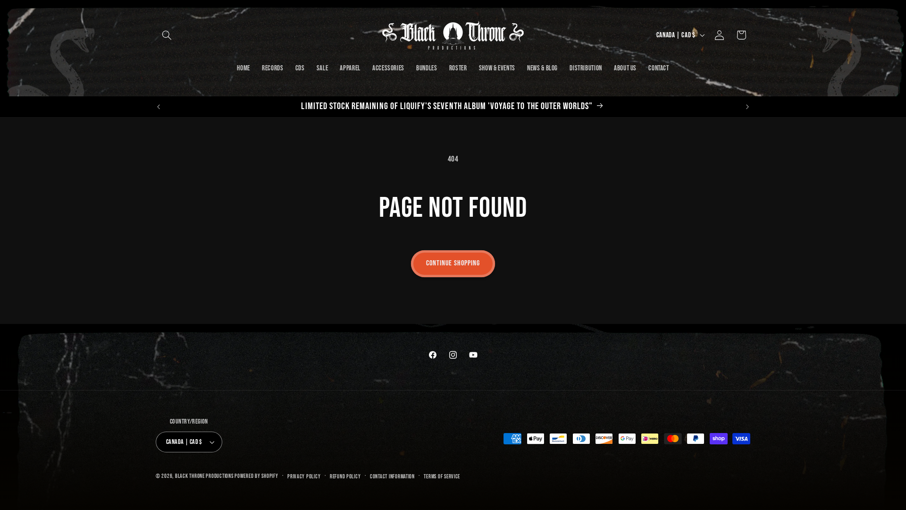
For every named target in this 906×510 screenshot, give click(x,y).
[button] (166, 35)
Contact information (392, 477)
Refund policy (345, 477)
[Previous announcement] (158, 106)
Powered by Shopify (256, 476)
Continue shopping (453, 263)
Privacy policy (303, 477)
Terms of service (442, 477)
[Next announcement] (747, 106)
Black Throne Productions (204, 476)
